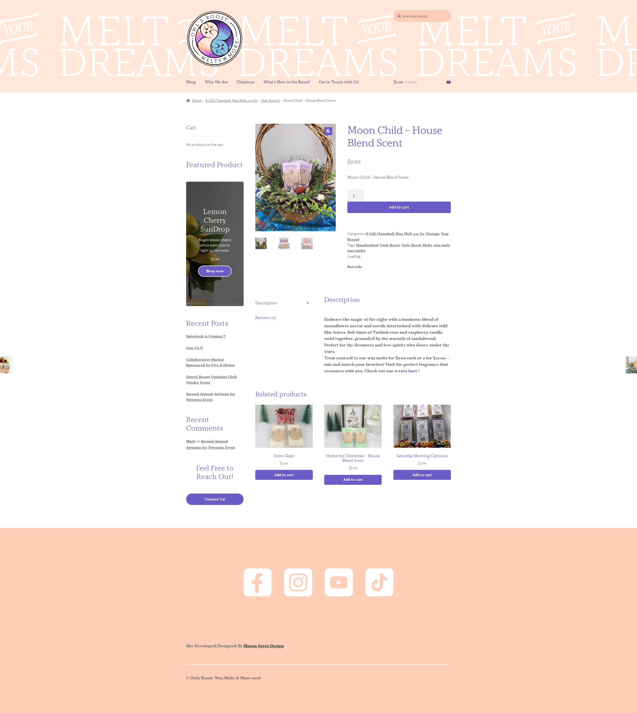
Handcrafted (367, 245)
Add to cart (399, 207)
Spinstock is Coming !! (205, 336)
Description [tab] (266, 302)
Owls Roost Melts (416, 245)
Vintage (432, 233)
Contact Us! (215, 499)
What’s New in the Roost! (287, 81)
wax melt (442, 245)
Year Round (270, 100)
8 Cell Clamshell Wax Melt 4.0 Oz (231, 100)
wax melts (356, 250)
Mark (190, 441)
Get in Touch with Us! (339, 81)
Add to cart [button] (284, 475)
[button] (328, 131)
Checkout (246, 81)
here (413, 370)
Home (197, 100)
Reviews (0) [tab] (265, 317)
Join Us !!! (194, 348)
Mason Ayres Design (264, 645)
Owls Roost (390, 245)
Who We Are (216, 81)
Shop (191, 81)
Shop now (215, 271)
